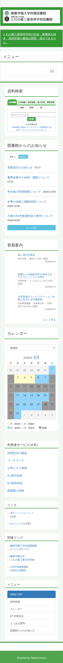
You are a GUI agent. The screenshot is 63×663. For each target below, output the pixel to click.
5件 (12, 156)
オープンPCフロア (19, 549)
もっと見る (31, 227)
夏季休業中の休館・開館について (28, 177)
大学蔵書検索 (22, 103)
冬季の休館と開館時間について (27, 202)
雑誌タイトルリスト (29, 127)
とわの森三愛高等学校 (22, 559)
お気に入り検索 (17, 468)
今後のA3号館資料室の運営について (30, 216)
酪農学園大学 (17, 556)
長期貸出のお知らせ (20, 167)
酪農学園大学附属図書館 (23, 545)
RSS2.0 (23, 156)
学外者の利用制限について (24, 192)
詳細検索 (16, 127)
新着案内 (44, 127)
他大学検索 (41, 103)
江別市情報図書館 (19, 566)
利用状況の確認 (17, 453)
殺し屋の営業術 (26, 254)
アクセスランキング (38, 130)
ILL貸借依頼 (14, 483)
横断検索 (51, 102)
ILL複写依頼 (14, 475)
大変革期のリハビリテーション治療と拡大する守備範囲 (36, 298)
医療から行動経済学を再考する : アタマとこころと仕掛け (36, 275)
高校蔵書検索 (31, 103)
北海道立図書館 (18, 570)
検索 (31, 119)
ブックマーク (15, 460)
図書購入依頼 (15, 490)
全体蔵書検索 (12, 103)
